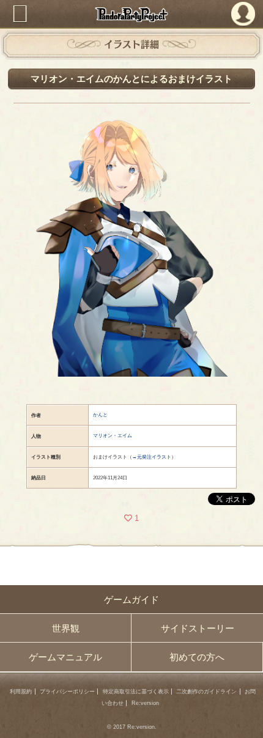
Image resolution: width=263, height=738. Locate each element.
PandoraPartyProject (132, 14)
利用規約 (21, 691)
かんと (100, 415)
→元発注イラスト (151, 457)
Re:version (145, 703)
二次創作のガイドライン (206, 691)
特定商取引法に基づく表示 (136, 691)
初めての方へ (196, 657)
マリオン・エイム (112, 435)
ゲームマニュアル (65, 657)
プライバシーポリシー (67, 691)
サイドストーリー (197, 628)
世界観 (66, 628)
